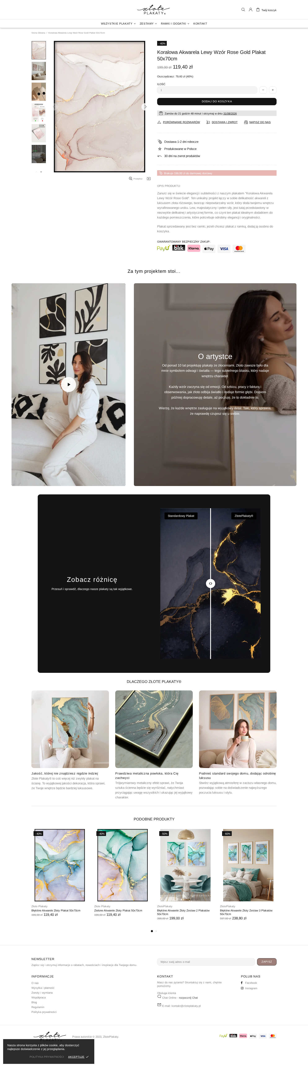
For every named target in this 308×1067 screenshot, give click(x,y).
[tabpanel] (59, 877)
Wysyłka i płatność (42, 987)
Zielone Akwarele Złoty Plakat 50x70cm (118, 910)
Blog (34, 1002)
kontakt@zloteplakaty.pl (186, 1005)
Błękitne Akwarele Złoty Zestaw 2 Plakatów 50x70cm (183, 912)
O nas (35, 983)
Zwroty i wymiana (42, 992)
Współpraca (38, 997)
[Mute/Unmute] (30, 478)
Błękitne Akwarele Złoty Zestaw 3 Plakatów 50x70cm (246, 912)
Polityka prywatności (44, 1012)
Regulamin (37, 1007)
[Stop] (19, 478)
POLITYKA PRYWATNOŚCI (47, 1056)
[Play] (68, 384)
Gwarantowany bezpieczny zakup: (183, 241)
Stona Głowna (38, 33)
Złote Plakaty (39, 906)
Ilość (161, 84)
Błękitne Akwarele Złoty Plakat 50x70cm (55, 910)
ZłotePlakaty (154, 9)
